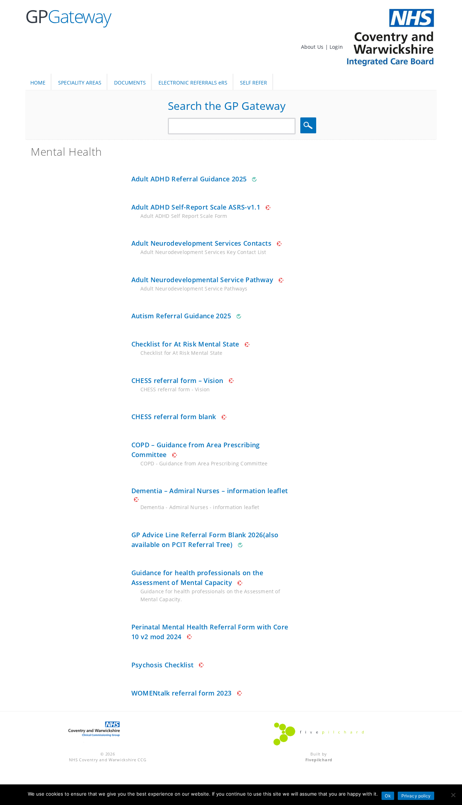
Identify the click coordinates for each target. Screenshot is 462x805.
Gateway (68, 16)
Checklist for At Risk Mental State (185, 344)
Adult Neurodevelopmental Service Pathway (202, 279)
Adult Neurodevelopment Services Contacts (201, 243)
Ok (388, 795)
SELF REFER (253, 82)
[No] (453, 794)
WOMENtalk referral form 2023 (181, 693)
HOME (37, 82)
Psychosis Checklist (162, 664)
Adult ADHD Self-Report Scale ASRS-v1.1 (196, 207)
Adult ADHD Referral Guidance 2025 (189, 179)
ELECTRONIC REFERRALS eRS (192, 82)
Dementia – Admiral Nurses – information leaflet (209, 490)
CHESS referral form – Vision (177, 380)
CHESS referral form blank (173, 416)
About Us (313, 46)
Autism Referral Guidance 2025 (181, 315)
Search (309, 125)
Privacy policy (416, 795)
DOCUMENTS (130, 82)
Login (336, 46)
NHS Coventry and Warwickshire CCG (107, 759)
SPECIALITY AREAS (79, 82)
